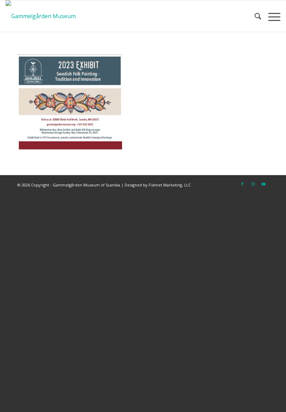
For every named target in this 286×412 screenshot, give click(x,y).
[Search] (254, 16)
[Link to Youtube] (263, 184)
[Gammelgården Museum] (41, 16)
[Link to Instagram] (253, 184)
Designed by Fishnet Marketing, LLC (158, 184)
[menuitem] (254, 16)
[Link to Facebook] (242, 184)
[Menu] (270, 16)
